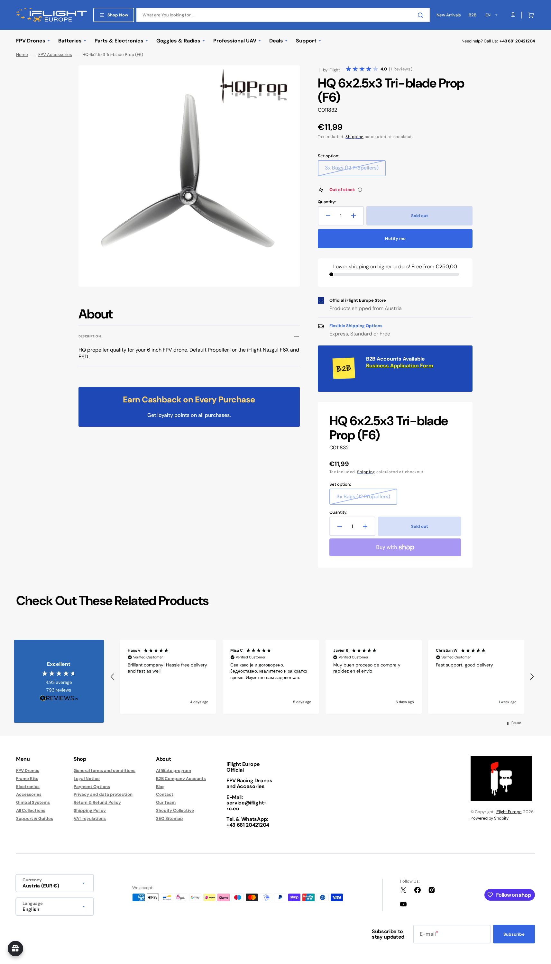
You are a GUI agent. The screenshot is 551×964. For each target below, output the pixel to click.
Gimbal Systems (33, 802)
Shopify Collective (175, 810)
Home (22, 54)
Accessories (28, 794)
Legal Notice (87, 778)
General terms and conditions (104, 770)
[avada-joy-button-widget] (15, 948)
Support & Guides (34, 818)
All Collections (30, 810)
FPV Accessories (55, 54)
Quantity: (327, 202)
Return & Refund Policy (97, 802)
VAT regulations (90, 818)
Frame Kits (27, 778)
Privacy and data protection (103, 794)
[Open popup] (360, 190)
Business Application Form (399, 365)
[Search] (421, 15)
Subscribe (514, 934)
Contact (164, 794)
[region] (322, 676)
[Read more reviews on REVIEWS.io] (59, 698)
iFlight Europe (508, 811)
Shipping (354, 136)
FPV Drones (27, 770)
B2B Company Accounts (181, 778)
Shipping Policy (90, 810)
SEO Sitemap (169, 818)
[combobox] (283, 15)
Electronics (28, 786)
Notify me (395, 238)
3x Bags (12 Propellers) (352, 170)
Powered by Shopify (490, 818)
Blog (160, 786)
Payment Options (92, 786)
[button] (529, 15)
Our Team (166, 802)
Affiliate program (173, 770)
